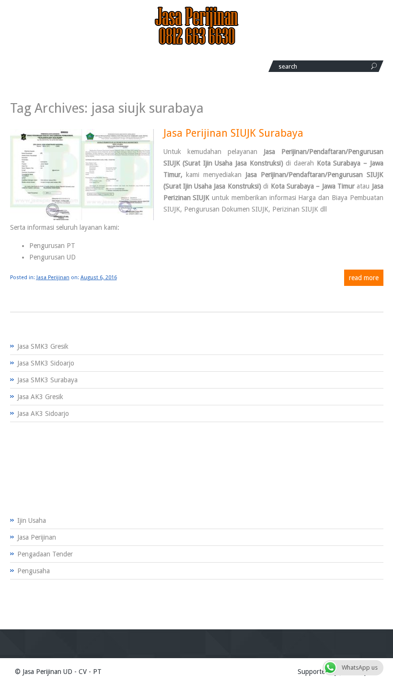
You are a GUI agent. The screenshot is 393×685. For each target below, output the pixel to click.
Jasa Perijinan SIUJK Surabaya (233, 133)
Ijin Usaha (31, 520)
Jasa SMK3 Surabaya (47, 380)
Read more (364, 278)
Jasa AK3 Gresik (40, 397)
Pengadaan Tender (45, 554)
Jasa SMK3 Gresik (43, 346)
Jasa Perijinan (52, 277)
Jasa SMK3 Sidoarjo (45, 363)
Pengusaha (33, 571)
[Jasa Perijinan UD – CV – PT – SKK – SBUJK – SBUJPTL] (196, 43)
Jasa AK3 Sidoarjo (43, 413)
